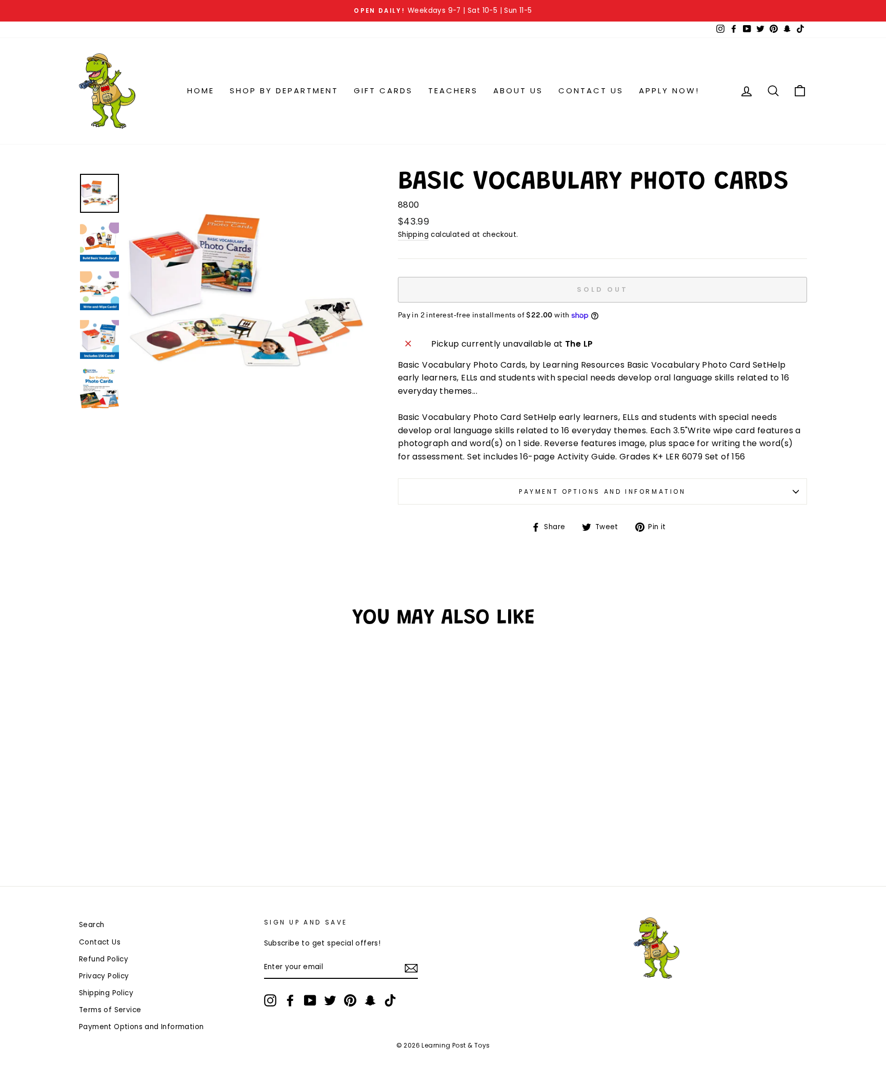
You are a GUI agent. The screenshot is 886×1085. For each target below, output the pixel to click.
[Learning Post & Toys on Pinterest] (350, 1000)
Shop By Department (284, 90)
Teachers (453, 90)
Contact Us (590, 90)
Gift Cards (383, 90)
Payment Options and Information (602, 491)
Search (91, 925)
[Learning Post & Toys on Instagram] (270, 1000)
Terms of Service (110, 1010)
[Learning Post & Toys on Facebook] (290, 1000)
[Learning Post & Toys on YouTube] (310, 1000)
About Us (518, 90)
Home (200, 90)
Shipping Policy (106, 993)
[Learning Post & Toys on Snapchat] (370, 1000)
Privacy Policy (104, 976)
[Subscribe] (411, 967)
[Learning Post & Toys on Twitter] (330, 1000)
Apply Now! (669, 90)
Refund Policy (103, 959)
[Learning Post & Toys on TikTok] (390, 1000)
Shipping (413, 234)
